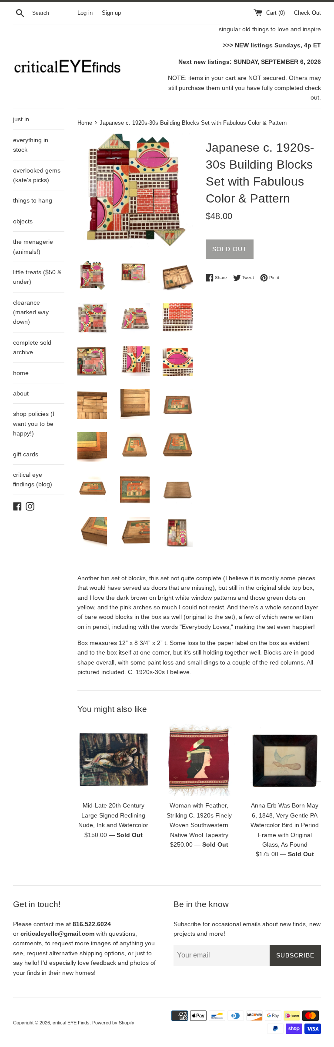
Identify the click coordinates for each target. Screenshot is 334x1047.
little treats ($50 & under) (37, 277)
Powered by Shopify (113, 1022)
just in (21, 119)
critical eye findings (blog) (32, 479)
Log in (85, 13)
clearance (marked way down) (31, 312)
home (21, 372)
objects (23, 221)
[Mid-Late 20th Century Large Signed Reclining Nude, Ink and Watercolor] (113, 760)
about (21, 393)
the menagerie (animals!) (33, 246)
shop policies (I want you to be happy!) (33, 423)
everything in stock (30, 144)
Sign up (111, 13)
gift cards (25, 454)
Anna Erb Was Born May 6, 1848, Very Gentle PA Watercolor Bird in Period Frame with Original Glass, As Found (284, 825)
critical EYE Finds (71, 1022)
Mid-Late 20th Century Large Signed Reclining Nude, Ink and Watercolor (113, 815)
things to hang (32, 200)
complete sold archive (32, 347)
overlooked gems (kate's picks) (36, 175)
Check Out (307, 13)
